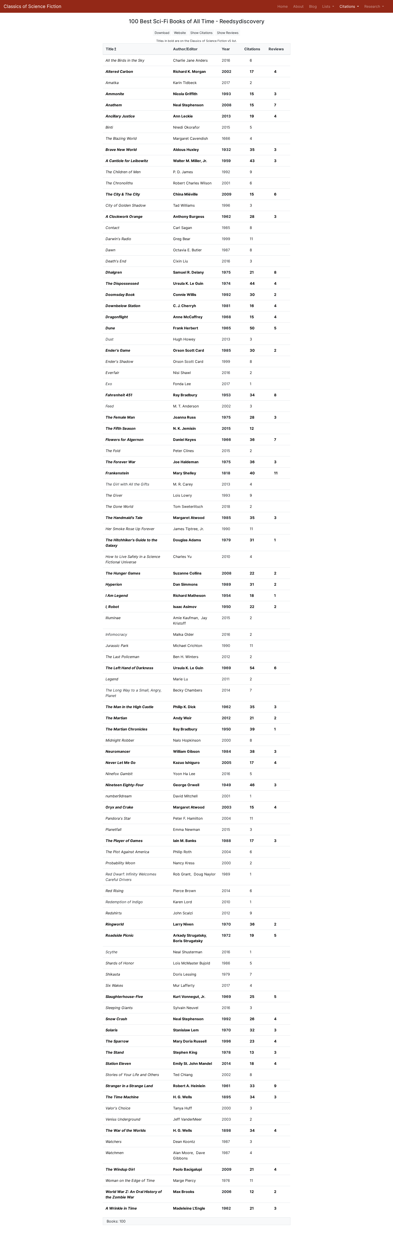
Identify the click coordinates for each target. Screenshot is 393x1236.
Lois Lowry (182, 495)
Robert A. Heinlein (189, 1085)
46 (252, 785)
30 (252, 294)
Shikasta (113, 974)
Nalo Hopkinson (187, 740)
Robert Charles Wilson (192, 183)
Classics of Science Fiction (32, 6)
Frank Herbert (185, 328)
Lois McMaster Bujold (191, 963)
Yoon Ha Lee (184, 773)
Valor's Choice (118, 1108)
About (298, 6)
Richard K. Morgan (189, 71)
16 (252, 305)
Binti (109, 127)
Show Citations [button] (201, 33)
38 (252, 751)
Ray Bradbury (185, 395)
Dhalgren (114, 272)
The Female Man (120, 417)
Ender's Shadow (119, 361)
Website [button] (180, 33)
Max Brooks (183, 1191)
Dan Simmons (185, 584)
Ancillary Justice (120, 116)
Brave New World (121, 149)
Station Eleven (118, 1063)
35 (252, 149)
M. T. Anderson (186, 406)
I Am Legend (117, 595)
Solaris (112, 1030)
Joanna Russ (184, 417)
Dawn (110, 250)
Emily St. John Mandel (192, 1063)
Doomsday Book (120, 294)
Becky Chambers (187, 690)
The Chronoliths (119, 183)
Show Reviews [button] (227, 33)
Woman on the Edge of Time (130, 1180)
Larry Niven (183, 924)
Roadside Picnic (120, 935)
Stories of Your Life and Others (132, 1074)
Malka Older (183, 634)
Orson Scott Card (188, 350)
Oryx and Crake (119, 807)
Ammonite (115, 94)
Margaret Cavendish (190, 138)
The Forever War (121, 462)
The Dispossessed (122, 283)
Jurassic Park (117, 645)
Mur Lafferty (184, 985)
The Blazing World (121, 138)
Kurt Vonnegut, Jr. (189, 996)
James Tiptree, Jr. (188, 528)
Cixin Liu (180, 261)
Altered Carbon (119, 71)
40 (252, 473)
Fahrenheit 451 (119, 395)
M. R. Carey (183, 484)
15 (252, 94)
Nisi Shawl (182, 372)
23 (252, 1041)
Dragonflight (117, 317)
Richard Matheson (189, 595)
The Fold (113, 450)
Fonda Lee (182, 383)
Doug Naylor (205, 874)
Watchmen (114, 1152)
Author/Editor (185, 49)
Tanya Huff (182, 1108)
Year (226, 49)
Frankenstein (117, 473)
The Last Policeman (122, 656)
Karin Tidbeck (185, 82)
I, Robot (112, 606)
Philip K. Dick (184, 706)
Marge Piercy (184, 1180)
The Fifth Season (121, 428)
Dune (110, 328)
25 (252, 996)
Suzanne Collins (187, 573)
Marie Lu (180, 679)
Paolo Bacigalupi (187, 1169)
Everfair (112, 372)
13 (252, 1052)
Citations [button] (348, 6)
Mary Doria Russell (190, 1041)
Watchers (113, 1141)
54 (252, 668)
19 (252, 116)
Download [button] (162, 33)
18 (252, 595)
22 (252, 573)
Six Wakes (114, 985)
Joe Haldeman (186, 462)
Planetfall (113, 829)
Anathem (114, 105)
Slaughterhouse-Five (124, 996)
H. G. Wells (182, 1097)
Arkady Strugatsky (189, 935)
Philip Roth (182, 851)
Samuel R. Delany (188, 272)
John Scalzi (183, 913)
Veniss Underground (123, 1119)
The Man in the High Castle (130, 706)
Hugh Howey (184, 339)
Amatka (112, 82)
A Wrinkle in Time (121, 1208)
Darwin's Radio (118, 239)
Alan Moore (183, 1152)
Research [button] (372, 6)
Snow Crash (116, 1019)
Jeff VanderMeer (187, 1119)
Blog (313, 6)
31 (252, 540)
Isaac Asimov (184, 606)
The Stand (115, 1052)
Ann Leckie (183, 116)
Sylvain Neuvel (185, 1007)
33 (252, 1085)
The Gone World (119, 506)
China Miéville (185, 194)
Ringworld (115, 924)
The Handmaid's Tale (124, 517)
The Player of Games (124, 840)
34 (252, 395)
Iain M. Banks (184, 840)
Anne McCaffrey (187, 317)
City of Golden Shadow (126, 205)
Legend (112, 679)
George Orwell (186, 785)
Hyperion (114, 584)
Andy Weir (182, 718)
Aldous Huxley (186, 149)
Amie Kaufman (185, 617)
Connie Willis (184, 294)
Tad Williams (184, 205)
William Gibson (186, 751)
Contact (112, 227)
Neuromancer (118, 751)
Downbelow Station (123, 305)
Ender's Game (118, 350)
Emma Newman (186, 829)
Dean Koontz (184, 1141)
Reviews (276, 49)
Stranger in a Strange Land (129, 1085)
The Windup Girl (120, 1169)
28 (252, 216)
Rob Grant (182, 874)
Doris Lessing (184, 974)
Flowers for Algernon (125, 439)
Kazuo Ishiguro (186, 762)
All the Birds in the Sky (125, 60)
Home (283, 6)
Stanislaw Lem (186, 1030)
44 (252, 283)
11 (251, 239)
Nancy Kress (183, 863)
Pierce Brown (184, 890)
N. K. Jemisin (184, 428)
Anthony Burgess (188, 216)
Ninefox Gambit (119, 773)
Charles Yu (182, 556)
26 (252, 1019)
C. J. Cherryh (184, 305)
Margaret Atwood (188, 517)
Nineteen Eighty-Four (125, 785)
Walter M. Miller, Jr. (190, 160)
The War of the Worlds (126, 1130)
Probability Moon (120, 863)
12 (252, 428)
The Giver (114, 495)
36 (252, 439)
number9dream (119, 796)
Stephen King (185, 1052)
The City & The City (123, 194)
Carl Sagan (182, 227)
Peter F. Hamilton (188, 818)
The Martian (116, 718)
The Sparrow (117, 1041)
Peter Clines (183, 450)
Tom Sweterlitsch (188, 506)
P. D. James (183, 172)
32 (252, 1030)
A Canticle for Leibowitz (127, 160)
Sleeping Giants (119, 1007)
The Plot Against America (127, 851)
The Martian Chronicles (126, 729)
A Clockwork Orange (124, 216)
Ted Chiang (183, 1074)
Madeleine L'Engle (189, 1208)
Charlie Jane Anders (190, 60)
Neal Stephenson (188, 105)
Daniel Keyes (184, 439)
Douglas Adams (187, 540)
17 (252, 71)
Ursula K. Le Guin (188, 283)
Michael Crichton (187, 645)
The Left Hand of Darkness (129, 668)
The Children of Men (123, 172)
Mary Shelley (184, 473)
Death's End (116, 261)
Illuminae (113, 617)
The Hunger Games (123, 573)
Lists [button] (326, 6)
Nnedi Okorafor (186, 127)
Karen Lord (182, 902)
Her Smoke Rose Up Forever (130, 528)
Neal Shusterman (187, 952)
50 (252, 328)
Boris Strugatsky (188, 940)
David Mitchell (185, 796)
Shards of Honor (120, 963)
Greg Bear (181, 239)
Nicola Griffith (185, 94)
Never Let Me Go (121, 762)
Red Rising (114, 890)
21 (252, 272)
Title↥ (111, 49)
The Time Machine (122, 1097)
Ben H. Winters (185, 656)
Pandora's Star (118, 818)
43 (252, 160)
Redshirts (114, 913)
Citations (252, 49)
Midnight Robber (120, 740)
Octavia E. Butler (187, 250)
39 (252, 729)
